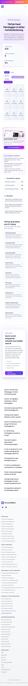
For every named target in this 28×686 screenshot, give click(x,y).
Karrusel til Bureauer (5, 634)
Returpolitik (4, 672)
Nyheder (3, 657)
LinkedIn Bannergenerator (7, 547)
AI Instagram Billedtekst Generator (9, 582)
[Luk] (26, 2)
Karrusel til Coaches (5, 631)
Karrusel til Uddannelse (6, 622)
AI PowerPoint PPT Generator (8, 538)
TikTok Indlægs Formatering (7, 592)
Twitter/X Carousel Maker (7, 531)
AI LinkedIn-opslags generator (8, 541)
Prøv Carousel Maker (14, 147)
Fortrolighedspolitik (5, 669)
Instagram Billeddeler (6, 575)
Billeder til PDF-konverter (7, 606)
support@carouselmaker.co (21, 682)
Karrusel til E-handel (5, 629)
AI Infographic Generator (7, 533)
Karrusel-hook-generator (6, 603)
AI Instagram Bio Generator (7, 585)
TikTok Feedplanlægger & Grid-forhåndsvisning (12, 587)
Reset (7, 79)
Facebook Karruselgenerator (7, 529)
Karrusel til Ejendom (5, 624)
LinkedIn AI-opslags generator (8, 552)
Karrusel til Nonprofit (6, 646)
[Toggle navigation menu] (25, 6)
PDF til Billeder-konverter (7, 608)
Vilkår (2, 667)
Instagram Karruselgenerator (7, 521)
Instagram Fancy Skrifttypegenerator (9, 580)
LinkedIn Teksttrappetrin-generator (9, 566)
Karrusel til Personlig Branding (8, 627)
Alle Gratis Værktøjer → (6, 613)
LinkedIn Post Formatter (6, 549)
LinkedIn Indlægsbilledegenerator (9, 554)
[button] (9, 86)
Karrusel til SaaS (5, 636)
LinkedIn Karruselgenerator (7, 519)
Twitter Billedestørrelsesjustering (8, 611)
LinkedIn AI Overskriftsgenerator (8, 557)
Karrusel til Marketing (6, 619)
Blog (2, 652)
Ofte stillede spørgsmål (6, 662)
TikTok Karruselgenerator (7, 524)
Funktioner (3, 660)
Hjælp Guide (4, 655)
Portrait (7, 72)
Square (12, 72)
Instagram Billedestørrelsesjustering (9, 573)
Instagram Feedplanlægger (7, 578)
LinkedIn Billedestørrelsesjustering (9, 564)
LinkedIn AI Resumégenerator (8, 559)
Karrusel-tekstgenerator (6, 601)
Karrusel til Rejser (5, 641)
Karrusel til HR (4, 639)
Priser (2, 664)
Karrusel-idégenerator (6, 598)
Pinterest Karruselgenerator (7, 526)
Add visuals (9, 82)
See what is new (19, 2)
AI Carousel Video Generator (7, 536)
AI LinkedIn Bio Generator (7, 562)
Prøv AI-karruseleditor (12, 373)
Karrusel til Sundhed (5, 644)
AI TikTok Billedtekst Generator (8, 590)
